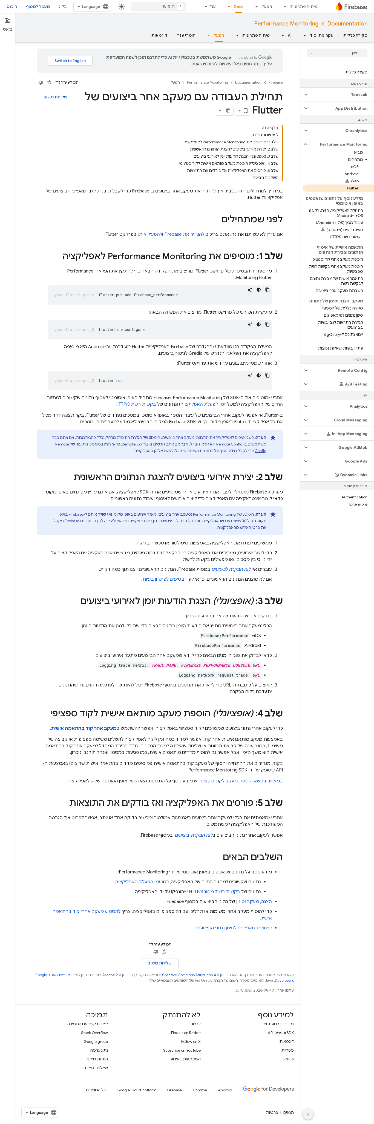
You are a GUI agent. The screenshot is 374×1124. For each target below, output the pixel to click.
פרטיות (272, 1112)
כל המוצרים (96, 1090)
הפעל (266, 6)
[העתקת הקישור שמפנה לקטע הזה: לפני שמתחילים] (216, 220)
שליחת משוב (55, 97)
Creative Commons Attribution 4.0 (190, 975)
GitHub (287, 1059)
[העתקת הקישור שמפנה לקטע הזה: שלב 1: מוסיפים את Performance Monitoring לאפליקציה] (56, 257)
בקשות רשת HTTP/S (136, 404)
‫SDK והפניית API (281, 1032)
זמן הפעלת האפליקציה (203, 404)
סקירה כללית (355, 35)
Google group (96, 1041)
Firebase (276, 82)
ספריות (287, 1050)
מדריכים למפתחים (278, 1023)
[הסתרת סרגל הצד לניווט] (308, 1114)
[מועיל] (49, 82)
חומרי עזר (186, 35)
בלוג (63, 6)
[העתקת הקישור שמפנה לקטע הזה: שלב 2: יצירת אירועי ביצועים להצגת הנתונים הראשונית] (67, 478)
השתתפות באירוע (186, 1059)
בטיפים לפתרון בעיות (163, 579)
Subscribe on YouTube (182, 1050)
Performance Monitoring (286, 23)
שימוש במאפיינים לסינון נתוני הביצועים (234, 928)
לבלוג (196, 1023)
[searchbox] (337, 53)
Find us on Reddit (186, 1032)
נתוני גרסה (99, 1050)
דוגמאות (159, 35)
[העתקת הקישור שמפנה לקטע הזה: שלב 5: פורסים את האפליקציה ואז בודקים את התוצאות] (63, 803)
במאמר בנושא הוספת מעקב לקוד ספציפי (241, 781)
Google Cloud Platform (136, 1090)
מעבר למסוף (38, 6)
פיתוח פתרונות (304, 6)
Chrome (200, 1090)
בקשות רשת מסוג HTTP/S (214, 892)
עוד (212, 6)
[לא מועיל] (41, 82)
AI (290, 35)
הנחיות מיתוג (97, 1059)
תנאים (288, 1112)
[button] (341, 94)
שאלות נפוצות (96, 1067)
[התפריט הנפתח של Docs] (227, 6)
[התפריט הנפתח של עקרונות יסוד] (303, 35)
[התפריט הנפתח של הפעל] (254, 6)
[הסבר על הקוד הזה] (250, 289)
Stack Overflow (94, 1032)
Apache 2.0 (111, 975)
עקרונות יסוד (321, 35)
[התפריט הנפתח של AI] (281, 35)
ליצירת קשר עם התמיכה (87, 1023)
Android (225, 1090)
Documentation (347, 23)
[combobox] (158, 7)
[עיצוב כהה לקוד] (258, 289)
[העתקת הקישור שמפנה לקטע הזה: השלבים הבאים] (217, 858)
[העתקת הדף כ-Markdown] (228, 110)
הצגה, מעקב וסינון (254, 901)
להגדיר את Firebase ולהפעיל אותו (171, 234)
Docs (238, 6)
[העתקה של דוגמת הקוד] (267, 289)
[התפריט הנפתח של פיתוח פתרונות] (283, 6)
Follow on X (191, 1041)
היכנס (12, 6)
